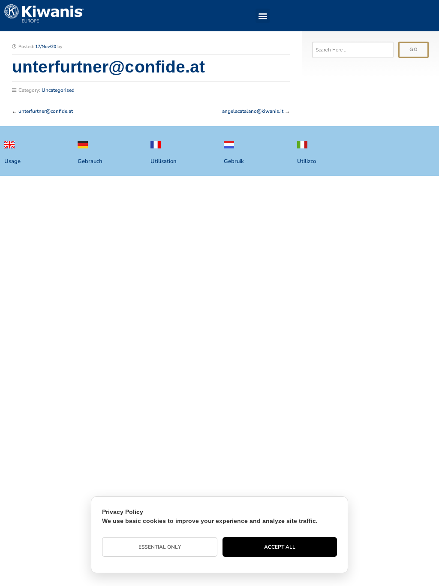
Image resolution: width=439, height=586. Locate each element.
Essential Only (159, 547)
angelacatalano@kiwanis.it (252, 111)
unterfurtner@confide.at (45, 111)
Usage (12, 161)
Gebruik (234, 161)
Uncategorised (58, 90)
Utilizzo (306, 161)
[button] (263, 16)
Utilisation (163, 161)
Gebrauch (90, 161)
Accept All (280, 547)
